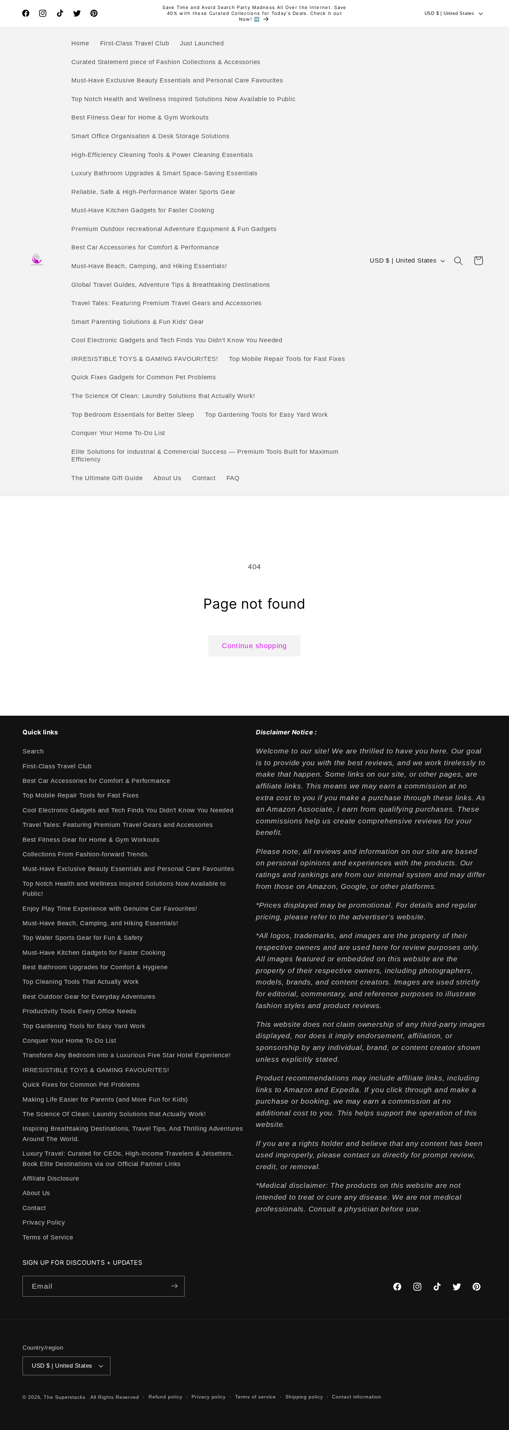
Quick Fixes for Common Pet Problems (81, 1085)
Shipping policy (304, 1396)
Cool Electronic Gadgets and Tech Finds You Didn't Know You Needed (128, 810)
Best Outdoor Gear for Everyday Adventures (89, 996)
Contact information (356, 1396)
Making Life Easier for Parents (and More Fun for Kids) (105, 1099)
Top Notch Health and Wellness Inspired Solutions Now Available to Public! (124, 888)
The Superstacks (65, 1397)
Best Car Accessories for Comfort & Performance (96, 780)
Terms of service (255, 1396)
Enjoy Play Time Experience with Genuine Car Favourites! (110, 908)
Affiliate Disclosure (51, 1178)
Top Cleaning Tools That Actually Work (81, 982)
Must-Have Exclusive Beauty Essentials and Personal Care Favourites (128, 869)
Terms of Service (48, 1237)
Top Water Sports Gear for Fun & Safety (83, 938)
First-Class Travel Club (57, 766)
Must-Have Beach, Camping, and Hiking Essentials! (100, 923)
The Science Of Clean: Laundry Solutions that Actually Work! (114, 1114)
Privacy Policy (44, 1222)
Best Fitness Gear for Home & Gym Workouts (91, 839)
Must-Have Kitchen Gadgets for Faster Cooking (94, 952)
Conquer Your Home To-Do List (69, 1040)
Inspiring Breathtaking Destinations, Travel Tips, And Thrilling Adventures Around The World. (133, 1134)
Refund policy (165, 1396)
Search (33, 751)
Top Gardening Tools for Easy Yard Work (84, 1026)
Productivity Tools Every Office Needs (79, 1011)
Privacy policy (208, 1396)
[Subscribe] (174, 1286)
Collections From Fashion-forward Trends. (86, 854)
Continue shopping (254, 646)
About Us (36, 1193)
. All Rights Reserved (113, 1397)
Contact (34, 1207)
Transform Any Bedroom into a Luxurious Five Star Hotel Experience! (127, 1055)
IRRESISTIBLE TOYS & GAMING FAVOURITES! (96, 1070)
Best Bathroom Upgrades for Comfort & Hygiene (95, 967)
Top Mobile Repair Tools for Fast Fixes (81, 795)
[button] (458, 261)
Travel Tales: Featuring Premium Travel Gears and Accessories (118, 825)
